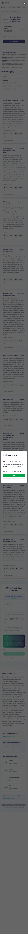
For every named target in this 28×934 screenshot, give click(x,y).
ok (14, 475)
